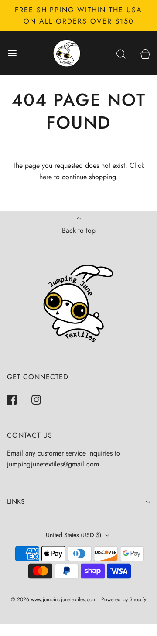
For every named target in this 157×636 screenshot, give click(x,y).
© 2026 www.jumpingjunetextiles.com (53, 599)
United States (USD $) (74, 535)
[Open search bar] (121, 53)
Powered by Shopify (123, 599)
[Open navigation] (12, 53)
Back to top (79, 230)
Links (16, 502)
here (45, 177)
